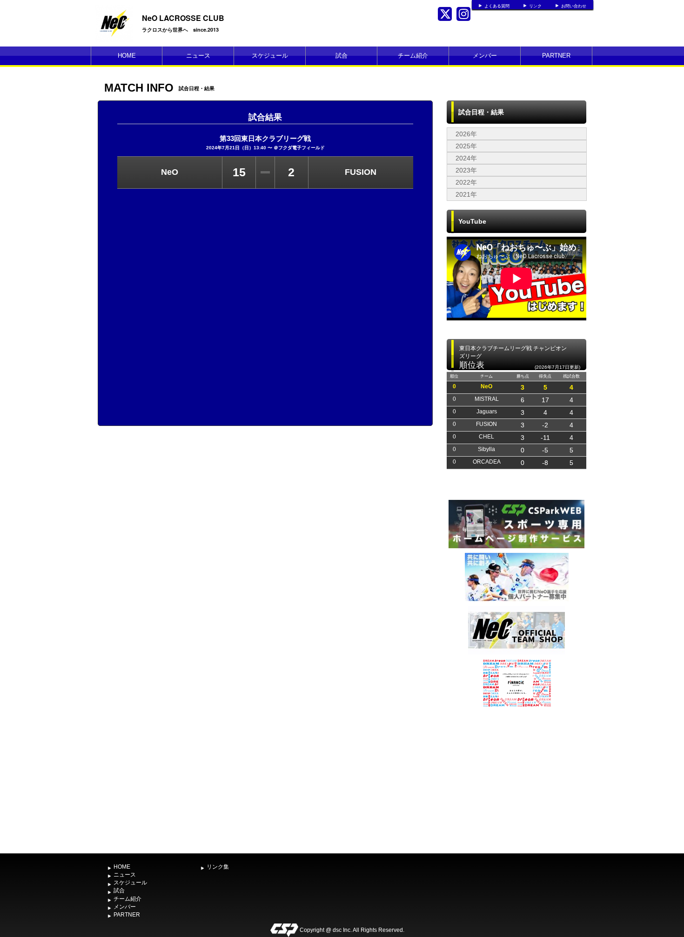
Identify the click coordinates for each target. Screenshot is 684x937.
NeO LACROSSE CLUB (183, 18)
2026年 (466, 134)
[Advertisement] (516, 779)
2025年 (466, 146)
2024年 (466, 158)
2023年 (466, 170)
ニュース (198, 55)
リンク (535, 6)
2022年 (466, 182)
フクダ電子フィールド (301, 147)
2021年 (466, 194)
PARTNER (556, 55)
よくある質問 (497, 6)
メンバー (485, 55)
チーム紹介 (413, 55)
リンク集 (218, 867)
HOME (127, 55)
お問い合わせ (573, 6)
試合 (341, 55)
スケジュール (270, 55)
